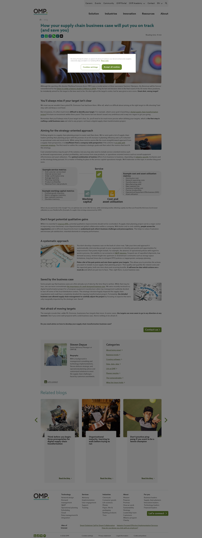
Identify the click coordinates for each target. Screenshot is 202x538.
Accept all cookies (112, 67)
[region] (102, 63)
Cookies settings (90, 67)
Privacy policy (105, 60)
